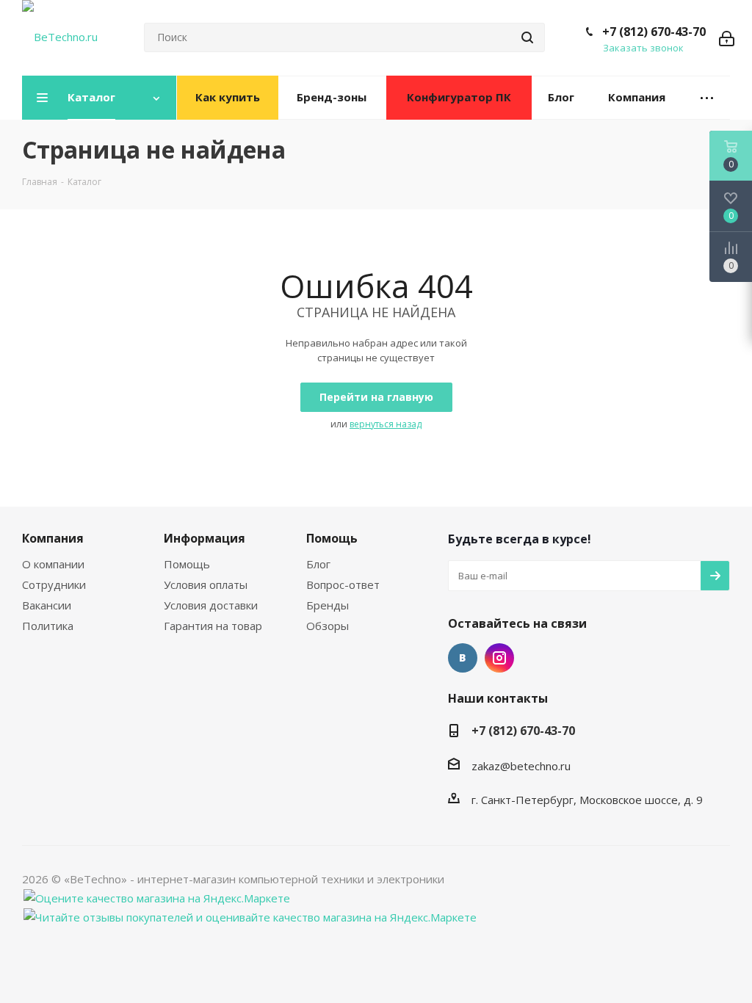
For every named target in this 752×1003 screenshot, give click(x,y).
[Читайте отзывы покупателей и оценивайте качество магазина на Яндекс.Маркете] (250, 915)
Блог (318, 564)
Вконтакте (462, 658)
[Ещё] (707, 98)
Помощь (187, 564)
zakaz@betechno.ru (521, 765)
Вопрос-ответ (343, 584)
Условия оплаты (205, 584)
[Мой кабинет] (726, 37)
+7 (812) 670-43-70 (654, 31)
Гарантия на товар (213, 625)
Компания (53, 538)
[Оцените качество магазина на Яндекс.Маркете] (157, 896)
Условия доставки (211, 605)
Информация (204, 538)
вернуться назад (386, 424)
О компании (53, 564)
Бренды (327, 605)
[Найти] (527, 37)
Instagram (499, 658)
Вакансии (46, 605)
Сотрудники (54, 584)
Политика (47, 625)
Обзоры (327, 625)
